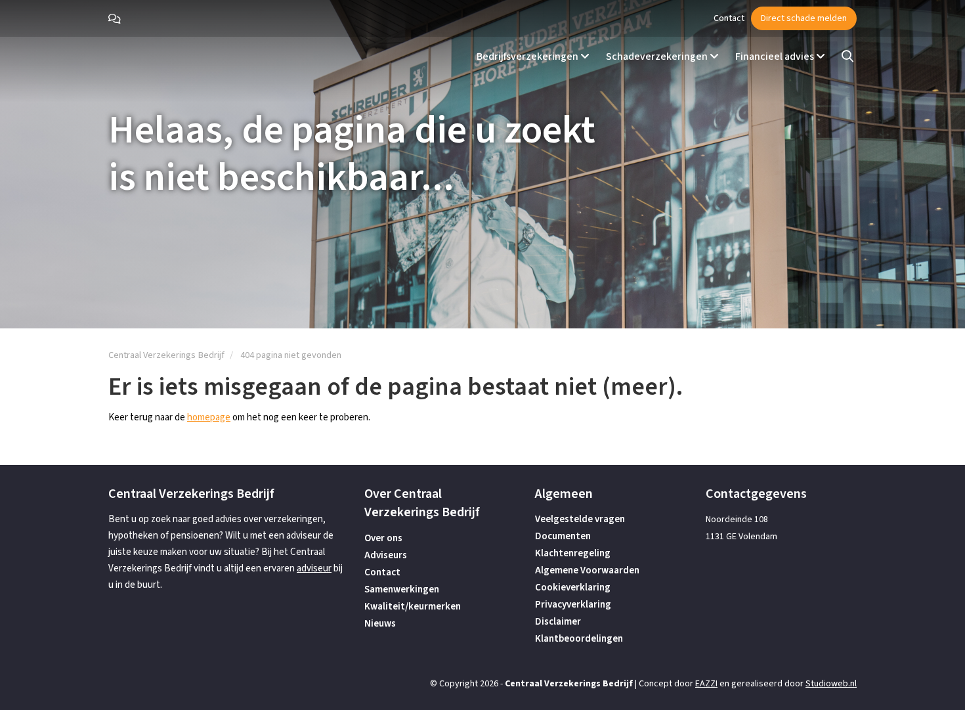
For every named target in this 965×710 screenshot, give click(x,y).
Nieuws (380, 624)
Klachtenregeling (573, 553)
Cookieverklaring (573, 587)
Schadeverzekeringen (658, 56)
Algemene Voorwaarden (587, 570)
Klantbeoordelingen (579, 639)
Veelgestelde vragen (580, 519)
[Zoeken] (847, 57)
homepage (208, 417)
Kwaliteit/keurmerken (412, 606)
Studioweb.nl (831, 683)
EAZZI (706, 683)
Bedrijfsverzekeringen (528, 56)
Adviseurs (385, 555)
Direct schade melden (804, 18)
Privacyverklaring (573, 604)
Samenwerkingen (401, 589)
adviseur (314, 568)
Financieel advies (775, 56)
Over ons (383, 538)
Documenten (563, 536)
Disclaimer (558, 622)
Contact (729, 18)
